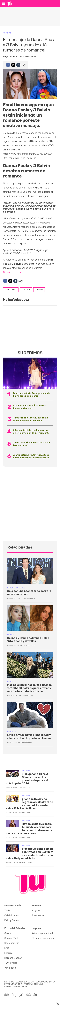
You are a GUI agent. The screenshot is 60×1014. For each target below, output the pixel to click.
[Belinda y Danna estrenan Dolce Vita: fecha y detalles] (30, 618)
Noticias (7, 33)
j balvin (39, 290)
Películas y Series (16, 588)
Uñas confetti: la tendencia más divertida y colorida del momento (31, 431)
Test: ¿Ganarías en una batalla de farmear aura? (31, 444)
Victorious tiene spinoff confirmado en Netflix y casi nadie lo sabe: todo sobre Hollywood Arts (29, 853)
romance (26, 290)
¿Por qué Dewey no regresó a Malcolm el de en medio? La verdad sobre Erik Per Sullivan (29, 803)
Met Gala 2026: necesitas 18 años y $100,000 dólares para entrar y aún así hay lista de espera (29, 688)
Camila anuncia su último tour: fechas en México (30, 407)
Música (10, 635)
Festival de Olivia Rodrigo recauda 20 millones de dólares (31, 394)
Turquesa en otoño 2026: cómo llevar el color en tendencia (30, 419)
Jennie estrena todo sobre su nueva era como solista (31, 456)
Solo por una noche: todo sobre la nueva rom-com (29, 592)
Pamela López (27, 695)
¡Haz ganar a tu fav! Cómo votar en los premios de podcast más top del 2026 (27, 778)
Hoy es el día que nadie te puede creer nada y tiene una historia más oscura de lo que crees (29, 828)
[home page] (9, 3)
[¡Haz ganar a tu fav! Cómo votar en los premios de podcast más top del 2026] (12, 773)
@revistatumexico (12, 272)
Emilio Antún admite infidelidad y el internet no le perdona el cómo (29, 736)
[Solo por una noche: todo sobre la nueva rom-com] (30, 571)
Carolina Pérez (29, 598)
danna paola (11, 290)
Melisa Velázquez (28, 56)
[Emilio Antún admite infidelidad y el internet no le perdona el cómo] (30, 715)
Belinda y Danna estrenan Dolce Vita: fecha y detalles (28, 639)
